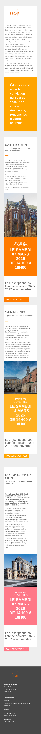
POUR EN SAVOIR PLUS (16, 299)
